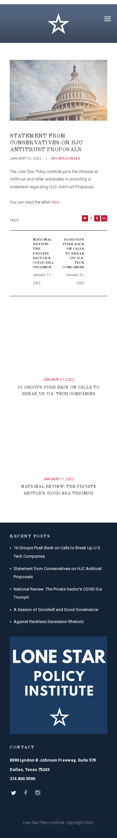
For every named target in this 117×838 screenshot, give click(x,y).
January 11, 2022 (58, 479)
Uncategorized (66, 158)
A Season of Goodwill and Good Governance (56, 609)
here (55, 202)
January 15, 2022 (26, 158)
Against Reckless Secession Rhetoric (49, 621)
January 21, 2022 (58, 379)
